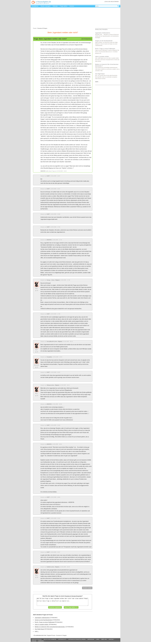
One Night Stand (39, 629)
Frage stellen (63, 6)
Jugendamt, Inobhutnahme (42, 617)
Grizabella (49, 357)
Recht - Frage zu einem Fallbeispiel (45, 622)
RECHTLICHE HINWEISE (50, 639)
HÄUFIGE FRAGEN (37, 639)
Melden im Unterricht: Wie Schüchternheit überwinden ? (50, 626)
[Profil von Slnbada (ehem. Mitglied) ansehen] (36, 389)
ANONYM (43, 171)
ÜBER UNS (104, 639)
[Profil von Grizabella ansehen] (36, 361)
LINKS (97, 639)
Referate (55, 6)
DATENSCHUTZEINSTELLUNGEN (76, 639)
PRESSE (34, 640)
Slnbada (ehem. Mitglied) (53, 385)
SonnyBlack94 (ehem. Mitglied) (54, 341)
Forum (34, 28)
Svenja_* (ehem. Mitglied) (53, 280)
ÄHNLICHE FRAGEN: (101, 29)
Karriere (72, 6)
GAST (48, 176)
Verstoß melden (87, 588)
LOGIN (106, 1)
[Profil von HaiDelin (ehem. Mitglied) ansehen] (36, 571)
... (97, 81)
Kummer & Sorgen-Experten (73, 596)
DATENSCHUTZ (62, 639)
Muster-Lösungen (45, 6)
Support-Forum (51, 635)
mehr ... (37, 631)
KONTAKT (111, 639)
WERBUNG (41, 640)
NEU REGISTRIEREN (113, 1)
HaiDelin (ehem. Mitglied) (53, 566)
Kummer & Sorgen (61, 635)
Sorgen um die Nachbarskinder (43, 620)
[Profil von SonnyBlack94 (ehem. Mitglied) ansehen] (36, 345)
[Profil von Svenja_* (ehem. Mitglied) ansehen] (36, 284)
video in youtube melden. (42, 624)
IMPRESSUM (90, 639)
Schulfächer (35, 6)
